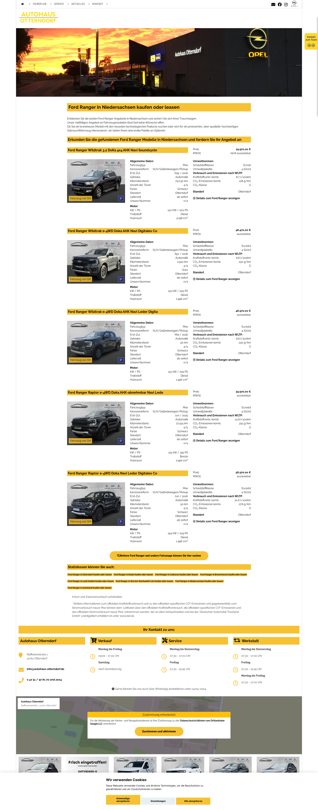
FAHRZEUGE (40, 4)
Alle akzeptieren (193, 801)
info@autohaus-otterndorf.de (45, 669)
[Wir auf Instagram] (286, 4)
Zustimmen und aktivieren (159, 731)
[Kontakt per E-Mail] (273, 4)
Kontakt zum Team (311, 38)
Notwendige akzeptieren (123, 799)
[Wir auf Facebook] (280, 4)
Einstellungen (158, 801)
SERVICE (59, 4)
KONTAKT (97, 4)
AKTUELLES (78, 4)
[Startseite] (294, 4)
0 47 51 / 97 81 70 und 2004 (44, 679)
